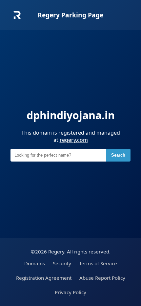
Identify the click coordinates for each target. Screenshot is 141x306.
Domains (34, 263)
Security (62, 263)
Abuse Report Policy (102, 277)
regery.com (74, 139)
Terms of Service (98, 263)
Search (118, 155)
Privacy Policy (70, 292)
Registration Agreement (43, 277)
